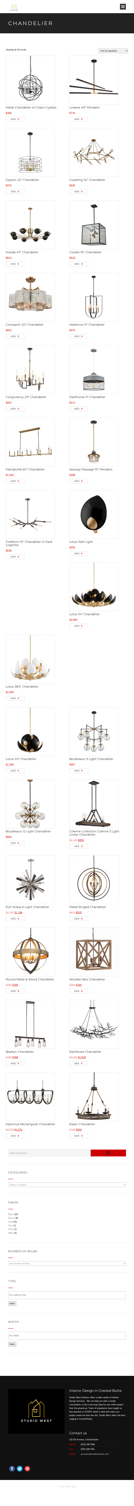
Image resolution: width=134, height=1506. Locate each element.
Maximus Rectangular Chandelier (30, 1124)
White (11, 1233)
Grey (10, 1225)
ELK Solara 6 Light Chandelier (27, 907)
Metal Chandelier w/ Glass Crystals (31, 107)
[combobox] (67, 1184)
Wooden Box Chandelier (87, 979)
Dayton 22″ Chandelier (22, 180)
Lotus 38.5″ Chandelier (22, 686)
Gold (10, 1222)
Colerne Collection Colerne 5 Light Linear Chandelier (94, 833)
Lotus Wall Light (81, 542)
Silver (11, 1229)
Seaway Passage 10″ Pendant (90, 469)
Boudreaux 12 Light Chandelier (28, 831)
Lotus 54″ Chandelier (84, 614)
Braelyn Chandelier (20, 1052)
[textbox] (67, 1185)
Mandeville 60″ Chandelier (25, 469)
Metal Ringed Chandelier (87, 907)
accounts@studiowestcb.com (95, 1454)
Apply (12, 1303)
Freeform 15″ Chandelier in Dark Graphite (29, 543)
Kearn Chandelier (82, 1124)
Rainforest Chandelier (85, 1052)
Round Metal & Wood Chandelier (30, 979)
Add (13, 119)
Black (11, 1214)
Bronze (11, 1218)
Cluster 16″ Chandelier (85, 252)
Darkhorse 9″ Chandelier (87, 397)
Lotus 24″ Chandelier (21, 759)
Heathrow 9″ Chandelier (87, 324)
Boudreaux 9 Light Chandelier (91, 759)
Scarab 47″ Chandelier (22, 252)
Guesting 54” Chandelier (87, 180)
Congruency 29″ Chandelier (26, 397)
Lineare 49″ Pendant (84, 107)
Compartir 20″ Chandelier (24, 324)
